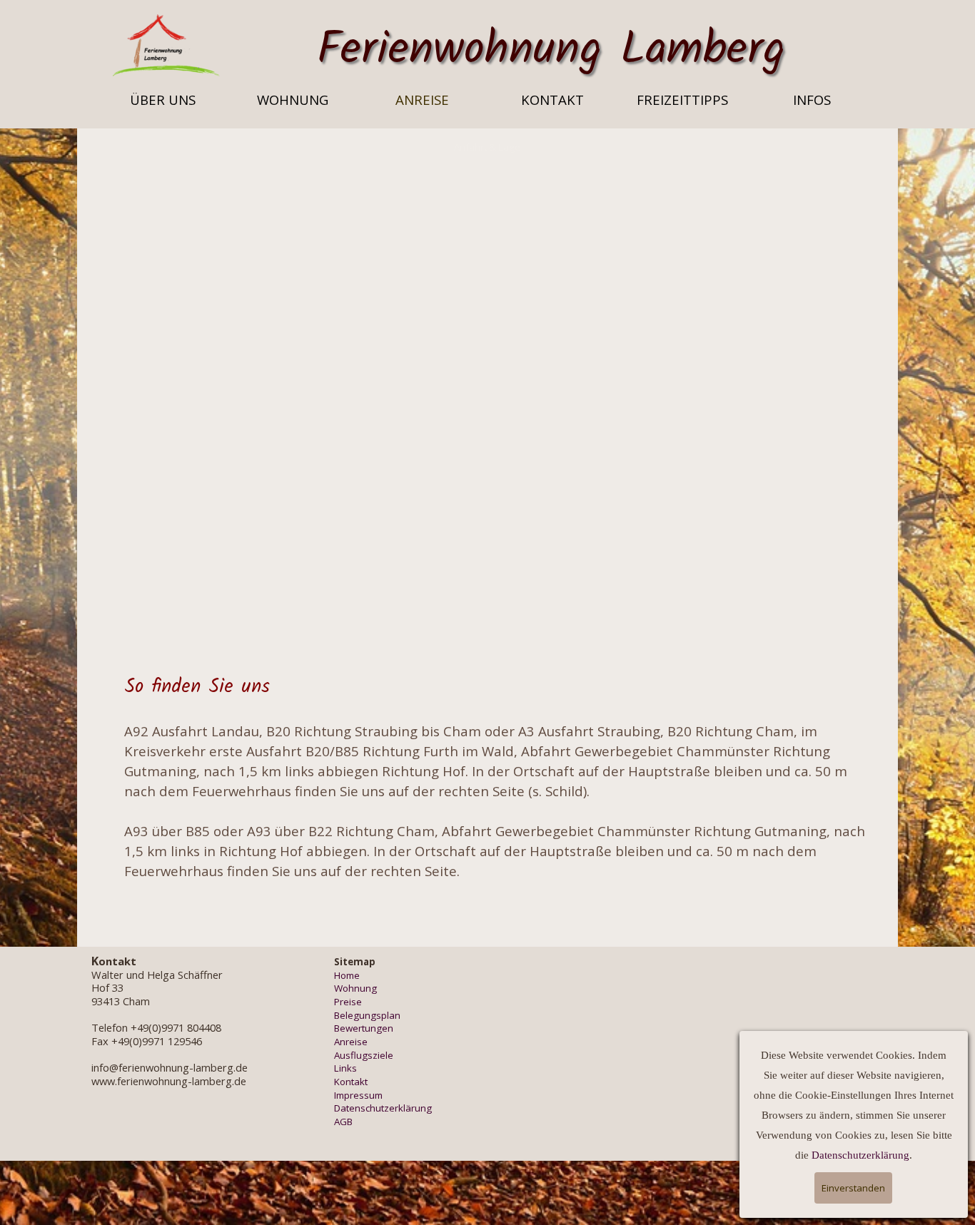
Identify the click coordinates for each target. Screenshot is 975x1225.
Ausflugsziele (363, 1055)
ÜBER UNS (163, 99)
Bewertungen (363, 1028)
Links (345, 1068)
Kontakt (351, 1081)
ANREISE (422, 99)
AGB (343, 1121)
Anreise (351, 1041)
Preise (348, 1001)
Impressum (358, 1095)
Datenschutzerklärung (383, 1108)
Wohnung (355, 988)
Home (347, 975)
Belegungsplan (367, 1015)
